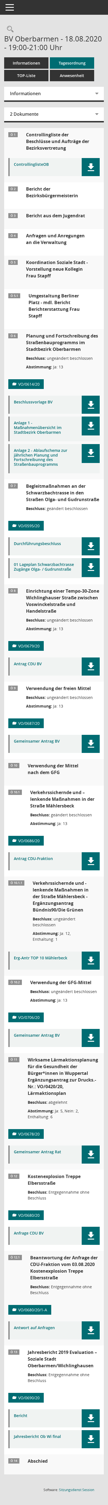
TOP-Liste (26, 75)
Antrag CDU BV (28, 664)
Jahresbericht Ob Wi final (37, 1436)
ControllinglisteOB (31, 164)
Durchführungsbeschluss (37, 543)
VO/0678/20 (29, 1134)
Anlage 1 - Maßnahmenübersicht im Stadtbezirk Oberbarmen (37, 428)
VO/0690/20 (29, 1397)
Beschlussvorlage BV (33, 402)
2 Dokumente (24, 114)
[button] (91, 167)
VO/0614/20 (29, 384)
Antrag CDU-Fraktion (33, 858)
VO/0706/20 (29, 1017)
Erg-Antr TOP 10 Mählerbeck (40, 958)
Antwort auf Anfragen (34, 1328)
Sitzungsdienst (76, 1489)
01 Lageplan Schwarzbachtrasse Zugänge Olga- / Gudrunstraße (44, 567)
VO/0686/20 (29, 840)
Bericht (20, 1415)
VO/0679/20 (29, 646)
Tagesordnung (72, 63)
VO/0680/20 (29, 1215)
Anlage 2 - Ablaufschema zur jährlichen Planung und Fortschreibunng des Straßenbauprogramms (40, 457)
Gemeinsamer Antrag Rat (37, 1152)
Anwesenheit (72, 75)
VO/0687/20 (29, 723)
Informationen (26, 63)
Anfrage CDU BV (29, 1233)
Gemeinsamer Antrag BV (37, 741)
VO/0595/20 (29, 525)
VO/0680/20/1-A (32, 1309)
